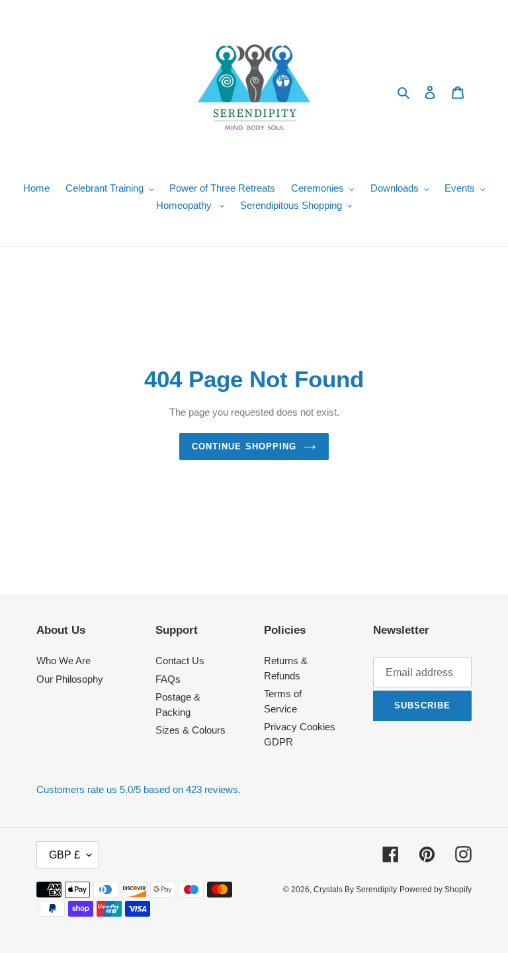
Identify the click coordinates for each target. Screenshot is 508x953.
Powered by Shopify (436, 889)
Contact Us (179, 660)
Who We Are (63, 660)
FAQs (168, 679)
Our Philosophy (69, 679)
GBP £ (64, 854)
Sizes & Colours (190, 730)
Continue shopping (244, 446)
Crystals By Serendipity (355, 889)
